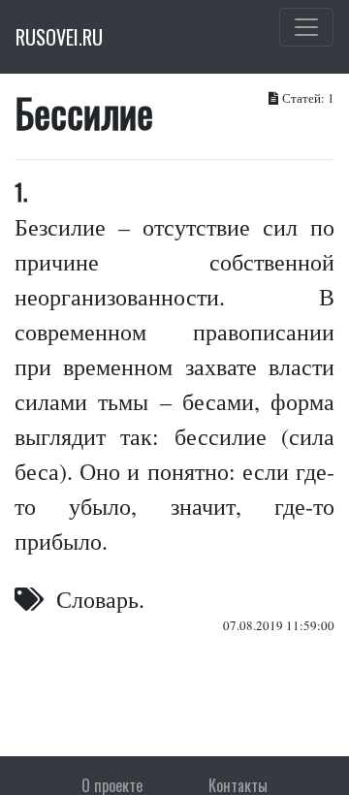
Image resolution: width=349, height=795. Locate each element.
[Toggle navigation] (306, 27)
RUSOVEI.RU (59, 36)
